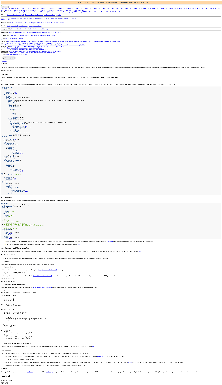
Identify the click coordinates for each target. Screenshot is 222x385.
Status (40, 29)
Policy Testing (44, 12)
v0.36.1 (186, 8)
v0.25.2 (16, 10)
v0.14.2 (66, 10)
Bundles (27, 29)
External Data (63, 12)
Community (14, 54)
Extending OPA (80, 12)
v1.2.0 (21, 8)
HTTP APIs (43, 22)
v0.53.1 (109, 8)
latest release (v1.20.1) (126, 2)
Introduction (10, 12)
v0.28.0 (3, 10)
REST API (88, 12)
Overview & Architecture (14, 15)
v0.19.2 (43, 10)
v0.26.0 (12, 10)
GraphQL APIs (35, 22)
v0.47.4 (136, 8)
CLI (93, 12)
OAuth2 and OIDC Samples (16, 35)
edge (83, 10)
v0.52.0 (114, 8)
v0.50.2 (123, 8)
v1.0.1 (28, 8)
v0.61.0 (73, 8)
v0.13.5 (70, 10)
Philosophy (17, 12)
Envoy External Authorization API (48, 270)
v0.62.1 (69, 8)
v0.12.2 (75, 10)
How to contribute (13, 32)
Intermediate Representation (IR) (103, 12)
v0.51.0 (118, 8)
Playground (4, 61)
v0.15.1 (61, 10)
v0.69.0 (37, 8)
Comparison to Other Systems (46, 35)
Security (31, 26)
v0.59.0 (82, 8)
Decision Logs (34, 29)
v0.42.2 (159, 8)
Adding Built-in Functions (54, 32)
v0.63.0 (64, 8)
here (121, 77)
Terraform (61, 22)
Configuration (11, 26)
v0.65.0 (55, 8)
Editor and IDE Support (31, 35)
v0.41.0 (163, 8)
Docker (29, 22)
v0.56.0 (96, 8)
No (7, 383)
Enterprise (20, 38)
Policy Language (25, 12)
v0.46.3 (141, 8)
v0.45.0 (145, 8)
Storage (40, 26)
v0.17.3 (52, 10)
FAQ (6, 38)
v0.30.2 (213, 8)
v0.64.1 (60, 8)
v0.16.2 (57, 10)
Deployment (18, 26)
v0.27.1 (7, 10)
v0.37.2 (181, 8)
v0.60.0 (78, 8)
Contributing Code (34, 32)
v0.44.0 (150, 8)
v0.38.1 (177, 8)
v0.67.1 (46, 8)
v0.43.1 (154, 8)
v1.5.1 (9, 8)
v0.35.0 (190, 8)
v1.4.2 (13, 8)
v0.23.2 (25, 10)
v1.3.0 (17, 8)
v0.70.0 (33, 8)
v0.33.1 (199, 8)
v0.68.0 (42, 8)
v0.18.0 (48, 10)
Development (43, 32)
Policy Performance (53, 12)
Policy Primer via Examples (29, 15)
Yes (2, 383)
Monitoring (25, 26)
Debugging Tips (56, 15)
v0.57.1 (91, 8)
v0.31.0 (208, 8)
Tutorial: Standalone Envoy (41, 18)
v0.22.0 (30, 10)
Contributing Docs (23, 32)
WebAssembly (116, 12)
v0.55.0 (100, 8)
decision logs (49, 372)
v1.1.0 (24, 8)
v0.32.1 (204, 8)
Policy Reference (34, 12)
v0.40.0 (168, 8)
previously (30, 372)
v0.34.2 (195, 8)
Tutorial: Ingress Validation (44, 15)
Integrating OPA (71, 12)
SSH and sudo (54, 22)
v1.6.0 (4, 8)
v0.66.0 (51, 8)
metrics (130, 362)
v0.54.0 (105, 8)
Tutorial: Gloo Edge (55, 18)
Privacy (35, 26)
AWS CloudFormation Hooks (18, 22)
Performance (72, 18)
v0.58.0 (87, 8)
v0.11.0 (79, 10)
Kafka (48, 22)
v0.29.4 (217, 8)
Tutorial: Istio (64, 18)
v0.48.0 (132, 8)
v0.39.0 (172, 8)
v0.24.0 (21, 10)
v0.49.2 (127, 8)
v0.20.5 (39, 10)
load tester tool (101, 356)
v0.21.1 (34, 10)
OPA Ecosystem (12, 38)
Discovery (45, 29)
